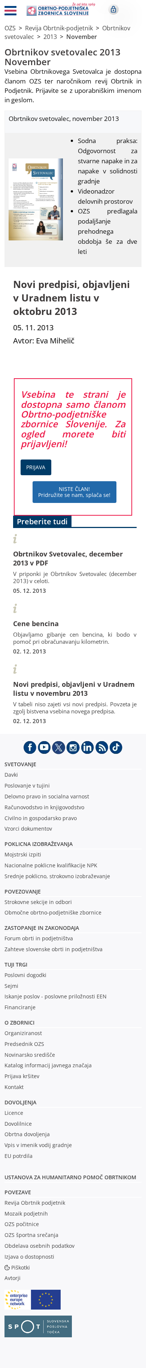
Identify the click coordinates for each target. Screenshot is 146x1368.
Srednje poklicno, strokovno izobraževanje (57, 876)
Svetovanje (20, 764)
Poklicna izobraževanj (36, 843)
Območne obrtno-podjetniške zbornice (52, 912)
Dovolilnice (18, 1123)
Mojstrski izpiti (22, 854)
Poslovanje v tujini (27, 785)
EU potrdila (18, 1155)
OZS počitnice (21, 1224)
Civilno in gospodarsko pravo (40, 818)
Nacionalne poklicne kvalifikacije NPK (50, 865)
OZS (10, 28)
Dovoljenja (20, 1102)
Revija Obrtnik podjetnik (34, 1202)
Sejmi (11, 985)
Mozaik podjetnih (26, 1213)
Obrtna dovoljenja (27, 1134)
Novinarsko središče (29, 1054)
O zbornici (19, 1022)
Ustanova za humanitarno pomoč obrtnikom (70, 1177)
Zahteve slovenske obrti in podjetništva (53, 949)
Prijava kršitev (21, 1076)
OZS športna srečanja (31, 1234)
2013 (50, 37)
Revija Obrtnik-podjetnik (59, 28)
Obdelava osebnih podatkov (39, 1245)
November (81, 37)
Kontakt (14, 1087)
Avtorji (12, 1277)
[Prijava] (113, 9)
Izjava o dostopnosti (29, 1256)
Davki (11, 774)
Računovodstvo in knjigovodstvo (44, 807)
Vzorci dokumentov (28, 828)
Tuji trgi (15, 964)
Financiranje (20, 1007)
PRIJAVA (35, 467)
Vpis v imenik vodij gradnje (38, 1145)
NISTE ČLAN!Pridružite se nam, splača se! (74, 491)
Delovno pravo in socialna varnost (46, 796)
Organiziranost (23, 1033)
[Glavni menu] (10, 12)
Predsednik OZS (24, 1043)
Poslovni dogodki (25, 975)
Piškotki (20, 1267)
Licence (13, 1112)
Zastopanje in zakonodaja (41, 927)
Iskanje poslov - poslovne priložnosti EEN (55, 996)
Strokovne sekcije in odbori (38, 902)
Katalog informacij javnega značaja (48, 1065)
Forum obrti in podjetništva (38, 938)
